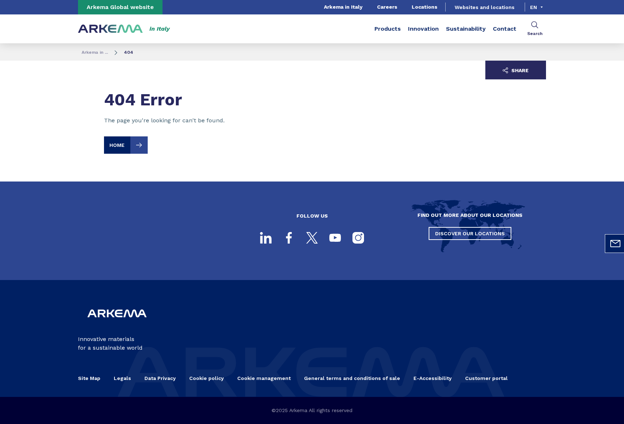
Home (117, 145)
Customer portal (486, 378)
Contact (504, 28)
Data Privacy (160, 378)
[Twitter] (312, 238)
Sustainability (466, 28)
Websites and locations (485, 7)
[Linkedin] (266, 238)
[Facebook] (289, 238)
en (533, 7)
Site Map (89, 378)
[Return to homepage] (110, 29)
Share (519, 70)
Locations (424, 7)
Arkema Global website (120, 7)
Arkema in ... (95, 52)
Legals (122, 378)
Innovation (423, 28)
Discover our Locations (470, 233)
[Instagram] (358, 238)
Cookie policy (206, 378)
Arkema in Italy (343, 7)
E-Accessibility (432, 378)
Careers (387, 7)
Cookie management (264, 378)
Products (387, 28)
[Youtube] (335, 238)
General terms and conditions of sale (352, 378)
